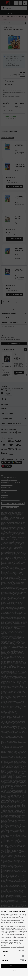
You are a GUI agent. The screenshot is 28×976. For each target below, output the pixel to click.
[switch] (22, 956)
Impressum (13, 947)
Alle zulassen (14, 966)
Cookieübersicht (20, 947)
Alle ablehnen (14, 971)
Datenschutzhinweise (5, 947)
